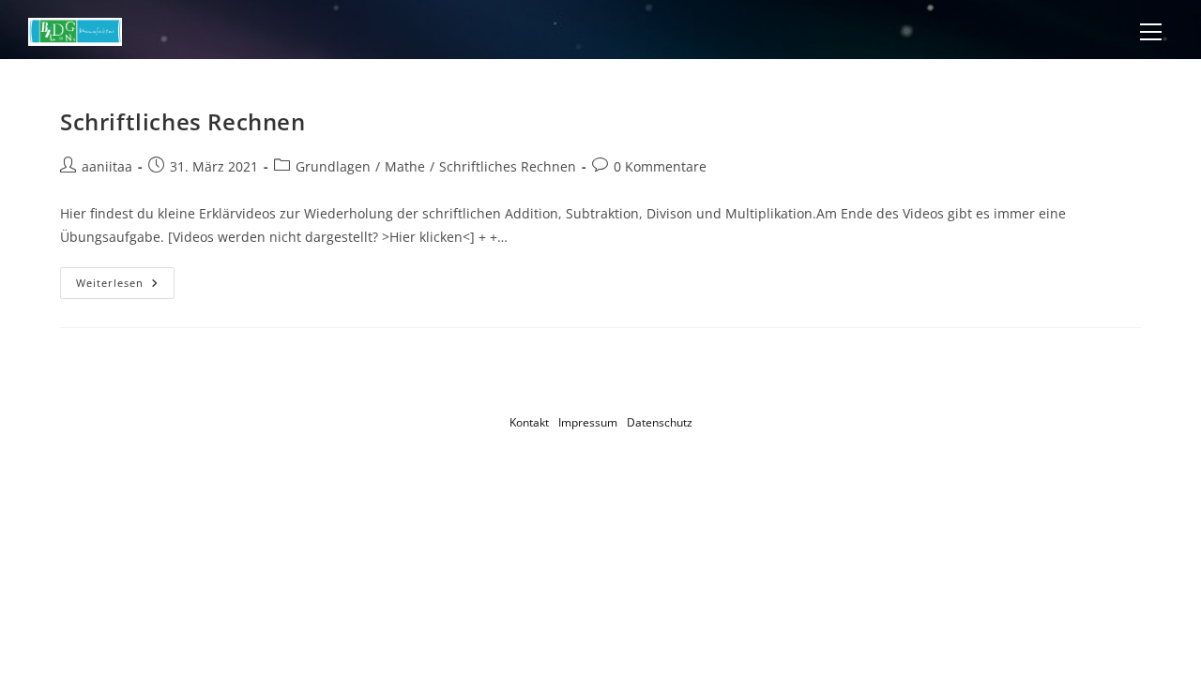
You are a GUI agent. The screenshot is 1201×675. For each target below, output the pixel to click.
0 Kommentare (660, 166)
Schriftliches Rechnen (183, 121)
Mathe (405, 166)
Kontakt (529, 422)
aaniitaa (107, 166)
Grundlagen (333, 166)
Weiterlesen (125, 286)
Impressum (587, 422)
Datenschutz (659, 422)
